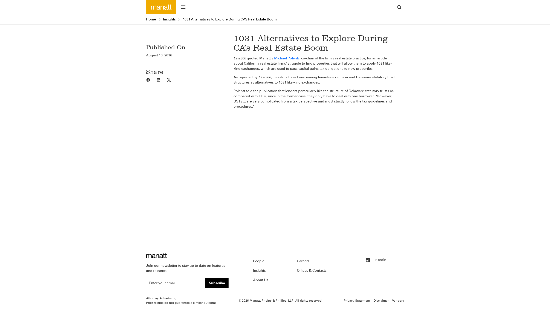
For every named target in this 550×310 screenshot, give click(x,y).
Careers (303, 261)
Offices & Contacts (312, 270)
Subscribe (217, 283)
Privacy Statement (357, 300)
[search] (399, 7)
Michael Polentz (286, 58)
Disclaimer (381, 300)
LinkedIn (379, 260)
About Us (260, 280)
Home (151, 19)
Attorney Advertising (161, 298)
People (258, 261)
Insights (169, 19)
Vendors (398, 300)
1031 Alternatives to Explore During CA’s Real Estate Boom (230, 19)
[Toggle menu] (183, 7)
